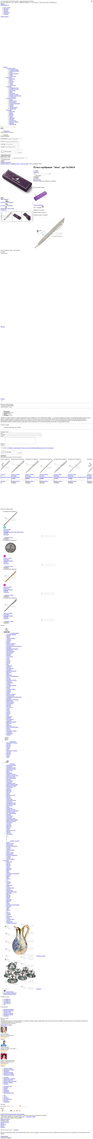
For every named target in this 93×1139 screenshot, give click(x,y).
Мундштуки (9, 766)
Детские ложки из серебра (9, 1081)
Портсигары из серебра (9, 1078)
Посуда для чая (10, 644)
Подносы (8, 654)
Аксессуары (9, 799)
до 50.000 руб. (6, 1001)
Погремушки (12, 102)
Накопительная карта (8, 1092)
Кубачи (8, 872)
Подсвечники (9, 652)
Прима (8, 876)
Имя (2, 433)
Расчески (8, 797)
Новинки (5, 1083)
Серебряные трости (11, 765)
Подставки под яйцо (11, 680)
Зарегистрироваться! (5, 155)
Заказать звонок (4, 16)
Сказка (11, 116)
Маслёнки (8, 672)
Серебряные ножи (10, 783)
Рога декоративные (11, 778)
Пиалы (8, 677)
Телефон (3, 434)
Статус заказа (6, 7)
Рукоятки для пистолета (15, 95)
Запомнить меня (6, 159)
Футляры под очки (14, 89)
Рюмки (11, 74)
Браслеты (11, 81)
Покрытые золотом (8, 1014)
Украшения (9, 77)
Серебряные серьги (8, 1072)
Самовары (8, 669)
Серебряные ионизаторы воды (14, 646)
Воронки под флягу (11, 786)
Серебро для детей (11, 98)
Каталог (5, 67)
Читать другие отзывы (6, 1024)
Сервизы (8, 639)
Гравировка (6, 1091)
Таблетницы (9, 787)
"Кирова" (8, 882)
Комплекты (12, 78)
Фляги (8, 659)
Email (2, 436)
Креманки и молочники (12, 648)
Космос (11, 112)
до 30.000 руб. (6, 1000)
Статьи (5, 1096)
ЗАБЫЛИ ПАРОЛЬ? (6, 162)
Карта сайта (22, 1116)
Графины (8, 667)
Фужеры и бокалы (10, 643)
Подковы (8, 779)
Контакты (5, 14)
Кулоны (11, 82)
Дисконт (8, 684)
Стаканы (11, 104)
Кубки (8, 673)
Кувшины (8, 647)
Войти (2, 128)
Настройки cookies (30, 1116)
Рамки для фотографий (12, 784)
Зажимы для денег (13, 94)
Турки (7, 658)
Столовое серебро (10, 68)
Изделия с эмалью (7, 1082)
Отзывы (5, 1089)
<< (1, 217)
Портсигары (12, 90)
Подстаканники (10, 651)
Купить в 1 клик (15, 481)
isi (6, 880)
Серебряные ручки (14, 88)
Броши (8, 793)
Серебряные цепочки (8, 1074)
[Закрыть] (91, 1)
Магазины (6, 8)
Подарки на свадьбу (8, 1013)
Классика (8, 874)
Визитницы (12, 93)
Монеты (8, 796)
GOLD (8, 886)
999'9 (7, 870)
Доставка (5, 10)
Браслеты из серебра (8, 1073)
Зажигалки (9, 782)
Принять (9, 1137)
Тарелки (11, 106)
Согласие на (27, 448)
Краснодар (3, 1124)
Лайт (7, 877)
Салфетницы (9, 682)
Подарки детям (7, 1012)
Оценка (3, 445)
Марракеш (11, 118)
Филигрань (9, 885)
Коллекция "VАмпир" (11, 742)
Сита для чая (9, 656)
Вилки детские (13, 101)
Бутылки (8, 678)
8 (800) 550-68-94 (5, 1114)
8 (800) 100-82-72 (5, 5)
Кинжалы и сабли (10, 776)
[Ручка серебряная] (7, 216)
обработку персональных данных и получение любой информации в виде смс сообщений (31, 448)
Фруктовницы (10, 668)
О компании (6, 12)
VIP (4, 1004)
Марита (8, 878)
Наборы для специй (11, 671)
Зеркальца (8, 790)
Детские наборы (13, 107)
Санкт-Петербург (5, 1122)
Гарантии (5, 11)
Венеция (11, 119)
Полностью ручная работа (12, 873)
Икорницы (9, 674)
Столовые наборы (13, 69)
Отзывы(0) (36, 172)
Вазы (7, 664)
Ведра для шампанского (12, 676)
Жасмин (11, 114)
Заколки (8, 792)
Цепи (7, 749)
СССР (7, 884)
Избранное (6, 1090)
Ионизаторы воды (13, 73)
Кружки (8, 661)
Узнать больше (4, 1136)
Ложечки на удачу (10, 795)
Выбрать (16, 1129)
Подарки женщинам (8, 1009)
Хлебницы (9, 681)
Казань (2, 1125)
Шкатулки (8, 791)
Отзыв (3, 443)
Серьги (11, 84)
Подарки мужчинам (8, 1010)
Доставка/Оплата (7, 1086)
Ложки (11, 72)
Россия (8, 881)
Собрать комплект (38, 205)
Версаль (11, 115)
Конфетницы (9, 650)
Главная (3, 163)
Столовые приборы (14, 71)
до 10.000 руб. (6, 999)
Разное (8, 663)
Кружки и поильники (14, 103)
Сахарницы (9, 665)
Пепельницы (9, 780)
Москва (2, 3)
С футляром (38, 175)
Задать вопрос (20, 1114)
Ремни (10, 91)
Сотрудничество (7, 1099)
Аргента (8, 889)
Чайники (8, 655)
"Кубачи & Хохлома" (11, 891)
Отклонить (3, 1137)
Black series (12, 111)
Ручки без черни (24, 163)
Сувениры (9, 86)
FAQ (4, 1095)
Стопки (8, 660)
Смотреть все (12, 76)
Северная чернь (10, 887)
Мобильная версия (5, 1119)
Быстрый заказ (37, 179)
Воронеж (3, 1127)
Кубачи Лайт (9, 890)
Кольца (11, 80)
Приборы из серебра (8, 1069)
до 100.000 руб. (7, 1003)
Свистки (8, 788)
